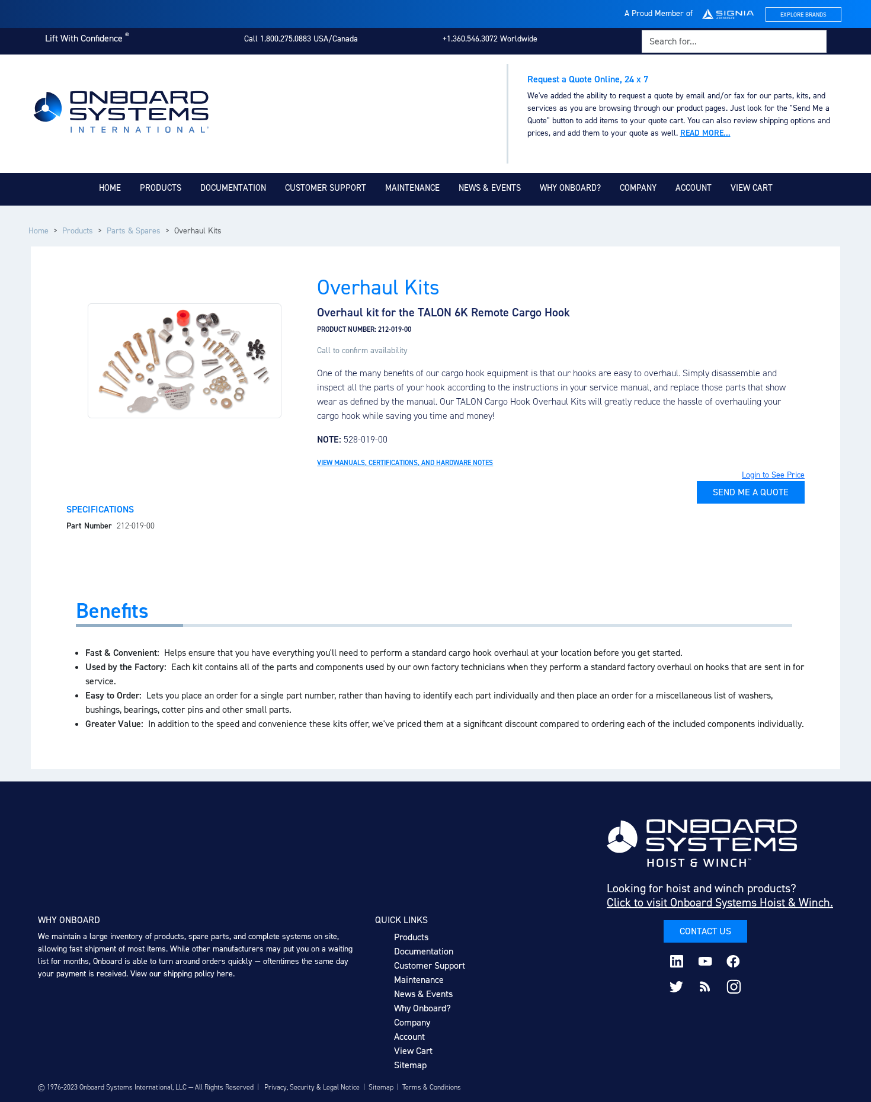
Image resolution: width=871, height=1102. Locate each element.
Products (160, 188)
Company (638, 188)
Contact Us (705, 931)
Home (110, 188)
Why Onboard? (570, 188)
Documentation (233, 188)
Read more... (705, 133)
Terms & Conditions (431, 1087)
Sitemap (410, 1065)
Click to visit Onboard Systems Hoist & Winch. (720, 902)
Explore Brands (803, 14)
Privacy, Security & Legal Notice (312, 1087)
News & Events (490, 188)
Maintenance (412, 188)
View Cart (752, 188)
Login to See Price (773, 474)
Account (693, 188)
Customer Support (325, 188)
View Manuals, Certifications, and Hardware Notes (405, 462)
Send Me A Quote (751, 492)
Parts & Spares (134, 230)
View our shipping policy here (181, 973)
